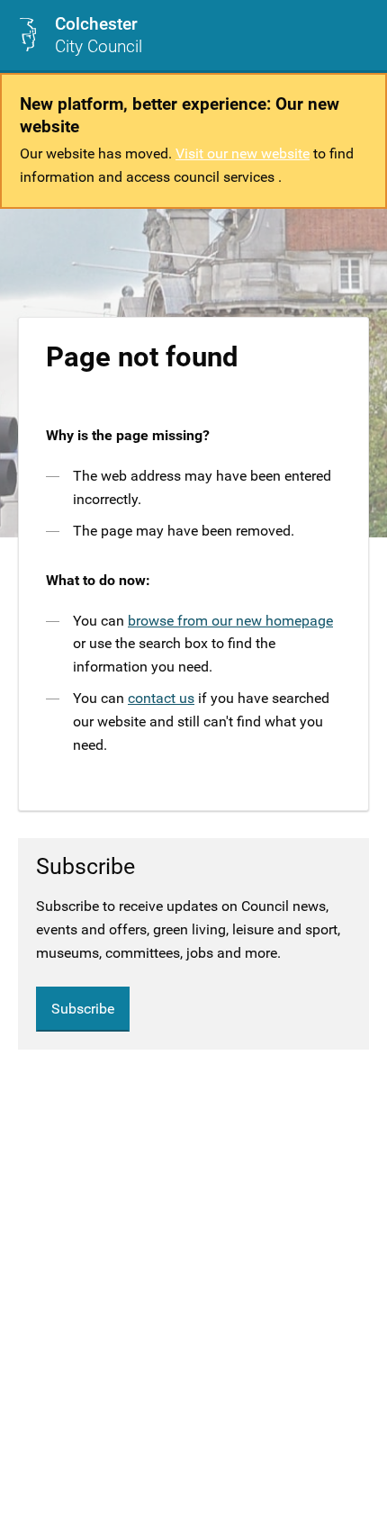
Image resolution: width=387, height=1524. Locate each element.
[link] (80, 35)
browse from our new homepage (230, 620)
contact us (161, 698)
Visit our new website (243, 153)
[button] (359, 35)
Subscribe (82, 1008)
